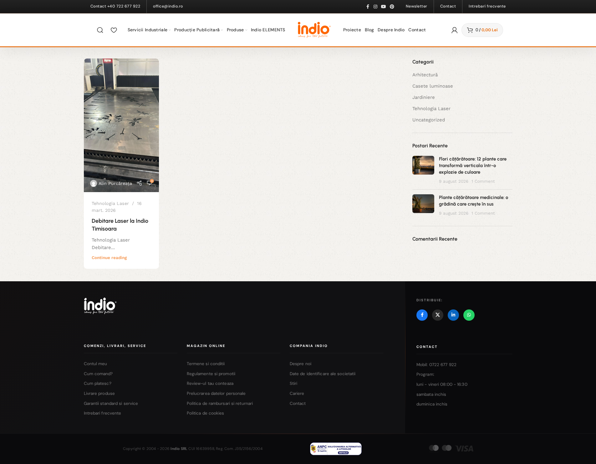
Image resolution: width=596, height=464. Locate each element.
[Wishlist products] (114, 30)
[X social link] (437, 315)
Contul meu (95, 363)
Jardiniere (423, 97)
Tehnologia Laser (110, 203)
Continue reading (109, 257)
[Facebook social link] (368, 7)
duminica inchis (432, 404)
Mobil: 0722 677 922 (436, 364)
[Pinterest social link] (392, 7)
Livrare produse (99, 393)
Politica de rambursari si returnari (220, 403)
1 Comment (483, 181)
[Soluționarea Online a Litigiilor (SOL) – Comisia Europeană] (397, 448)
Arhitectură (425, 75)
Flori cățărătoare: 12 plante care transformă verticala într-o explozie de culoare (473, 165)
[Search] (100, 30)
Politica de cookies (205, 413)
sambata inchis (431, 394)
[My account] (454, 30)
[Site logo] (314, 29)
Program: (425, 374)
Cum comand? (98, 373)
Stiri (294, 383)
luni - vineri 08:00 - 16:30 (441, 384)
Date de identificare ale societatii (323, 373)
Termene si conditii (206, 363)
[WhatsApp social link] (469, 315)
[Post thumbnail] (423, 170)
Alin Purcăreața (115, 183)
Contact (298, 403)
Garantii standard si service (111, 403)
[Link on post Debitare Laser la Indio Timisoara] (121, 125)
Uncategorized (428, 120)
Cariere (297, 393)
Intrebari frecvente (102, 413)
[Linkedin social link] (453, 315)
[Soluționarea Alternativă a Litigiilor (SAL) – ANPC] (336, 448)
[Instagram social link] (375, 7)
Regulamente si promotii (211, 373)
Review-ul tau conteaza (210, 383)
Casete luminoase (432, 86)
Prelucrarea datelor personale (216, 393)
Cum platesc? (97, 383)
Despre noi (300, 363)
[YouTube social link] (383, 7)
